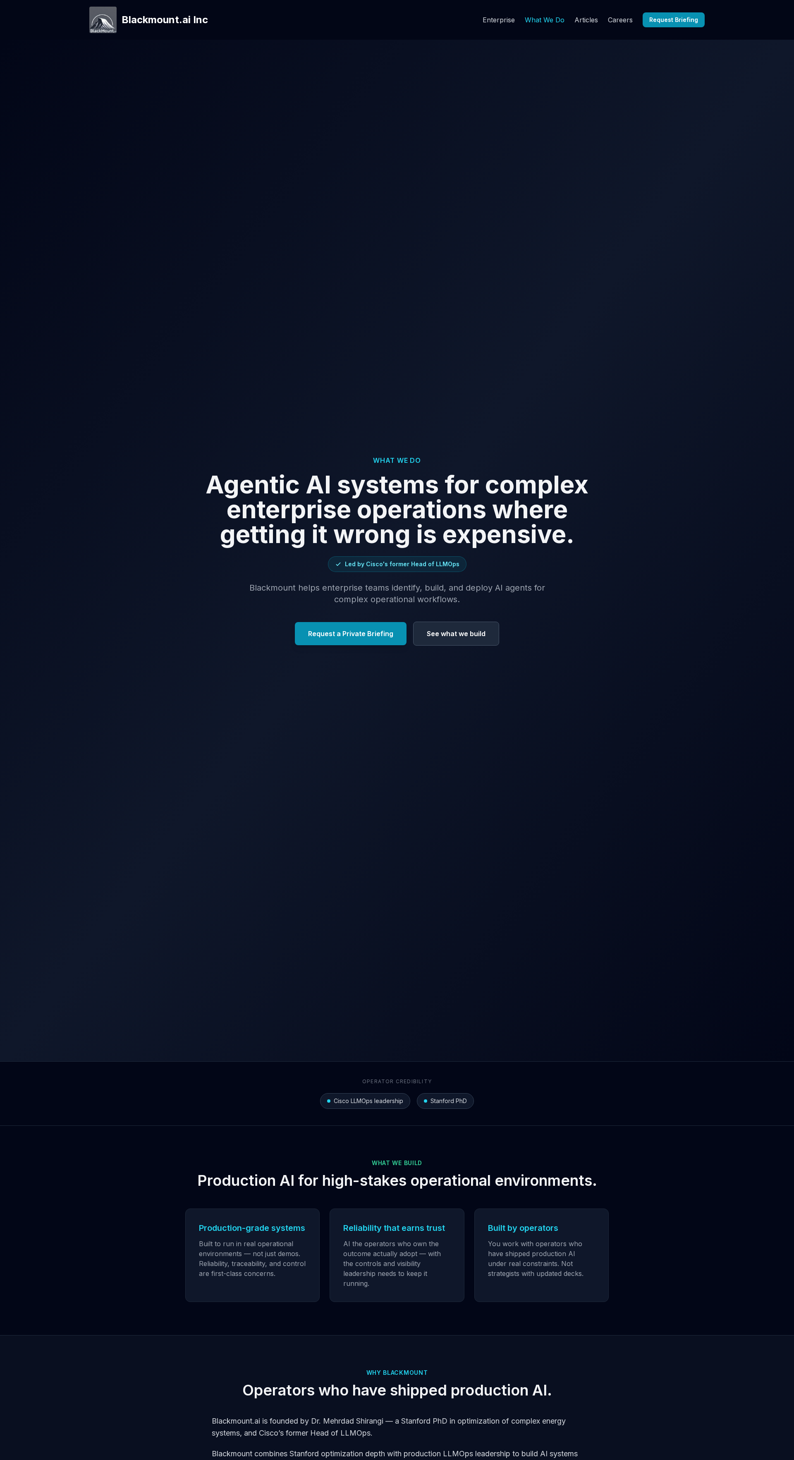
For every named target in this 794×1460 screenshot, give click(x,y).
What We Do (544, 20)
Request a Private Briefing (350, 633)
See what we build (456, 633)
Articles (586, 20)
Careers (620, 20)
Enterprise (499, 20)
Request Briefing (673, 19)
